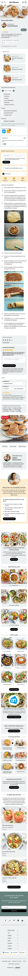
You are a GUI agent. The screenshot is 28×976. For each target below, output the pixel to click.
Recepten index (14, 689)
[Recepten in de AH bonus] (14, 700)
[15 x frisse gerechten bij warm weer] (14, 539)
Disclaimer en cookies (16, 961)
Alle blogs (14, 629)
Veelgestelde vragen (6, 961)
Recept (24, 30)
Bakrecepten (5, 446)
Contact (24, 961)
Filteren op (6, 386)
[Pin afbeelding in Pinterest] (5, 417)
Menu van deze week (14, 730)
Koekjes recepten (22, 446)
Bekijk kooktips (14, 787)
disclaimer (13, 125)
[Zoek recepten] (5, 2)
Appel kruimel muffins (17, 79)
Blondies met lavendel (17, 69)
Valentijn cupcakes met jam (17, 59)
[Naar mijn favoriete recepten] (23, 2)
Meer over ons (14, 494)
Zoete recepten (13, 446)
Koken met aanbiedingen (14, 716)
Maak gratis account (9, 518)
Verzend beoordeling (9, 365)
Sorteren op (6, 381)
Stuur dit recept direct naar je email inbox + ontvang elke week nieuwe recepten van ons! (15, 159)
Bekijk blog (14, 559)
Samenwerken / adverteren (14, 963)
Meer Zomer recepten (14, 887)
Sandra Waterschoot (12, 26)
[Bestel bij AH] (4, 131)
